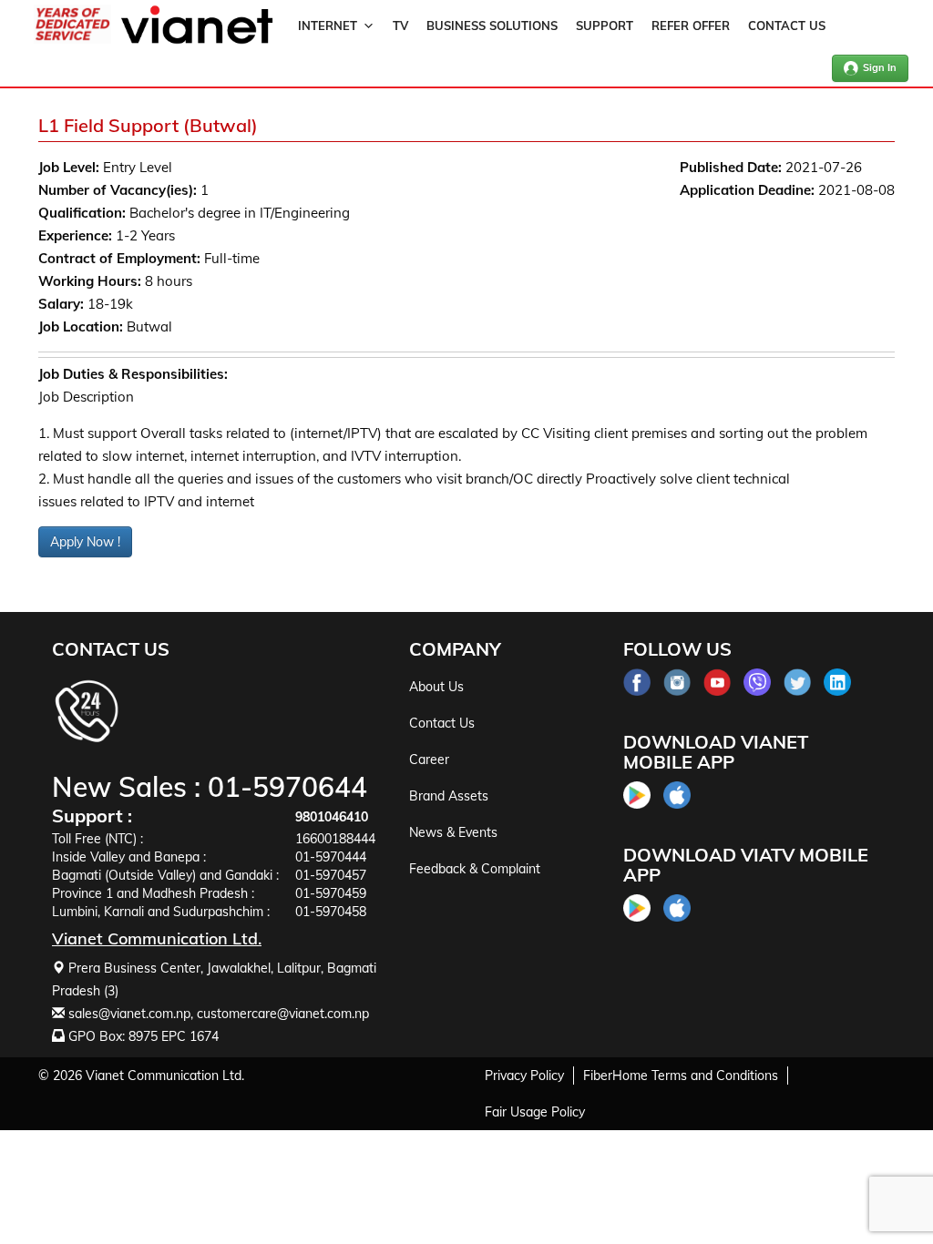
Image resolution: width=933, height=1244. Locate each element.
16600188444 (335, 839)
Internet (327, 25)
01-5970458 (330, 911)
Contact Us (786, 25)
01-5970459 (330, 893)
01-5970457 (330, 875)
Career (429, 759)
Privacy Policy (524, 1075)
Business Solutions (492, 25)
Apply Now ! (85, 542)
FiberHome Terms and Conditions (680, 1075)
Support (604, 25)
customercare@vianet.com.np (283, 1013)
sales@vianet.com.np (129, 1013)
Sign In (880, 67)
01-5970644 (287, 787)
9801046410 (331, 817)
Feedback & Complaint (474, 869)
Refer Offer (690, 25)
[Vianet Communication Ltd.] (197, 40)
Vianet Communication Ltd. (165, 1075)
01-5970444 (330, 857)
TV (400, 25)
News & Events (453, 832)
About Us (436, 686)
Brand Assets (448, 796)
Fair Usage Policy (535, 1112)
